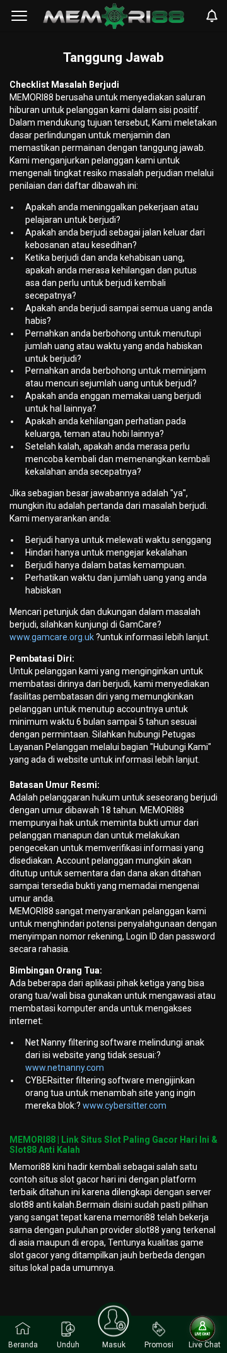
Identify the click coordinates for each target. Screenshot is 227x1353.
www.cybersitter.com (124, 1105)
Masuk (113, 1344)
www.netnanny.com (64, 1068)
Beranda (23, 1344)
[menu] (19, 16)
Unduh (68, 1344)
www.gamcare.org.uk (52, 637)
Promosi (158, 1344)
